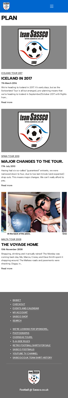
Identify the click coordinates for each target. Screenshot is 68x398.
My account (20, 312)
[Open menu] (52, 6)
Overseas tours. (23, 337)
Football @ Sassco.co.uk (34, 389)
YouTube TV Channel (25, 353)
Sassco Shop (20, 316)
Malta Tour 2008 (11, 239)
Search (17, 320)
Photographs (21, 333)
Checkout (19, 304)
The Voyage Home (19, 244)
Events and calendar (26, 308)
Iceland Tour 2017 (11, 73)
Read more (6, 102)
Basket (17, 300)
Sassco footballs (23, 349)
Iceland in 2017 (16, 78)
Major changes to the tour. (32, 161)
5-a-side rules (21, 341)
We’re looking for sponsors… (30, 329)
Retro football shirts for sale (32, 345)
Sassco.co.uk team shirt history (32, 357)
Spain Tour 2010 (10, 156)
